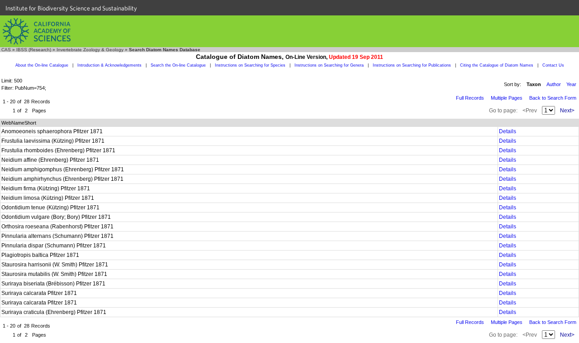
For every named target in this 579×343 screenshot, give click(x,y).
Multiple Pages (506, 98)
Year (571, 84)
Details (507, 131)
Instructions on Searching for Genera (329, 65)
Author (553, 84)
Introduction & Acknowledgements (109, 65)
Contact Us (553, 65)
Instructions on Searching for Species (250, 65)
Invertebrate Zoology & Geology (90, 49)
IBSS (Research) (33, 49)
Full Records (470, 98)
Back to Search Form (552, 98)
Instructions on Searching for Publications (412, 65)
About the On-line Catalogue (41, 65)
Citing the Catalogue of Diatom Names (496, 65)
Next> (567, 110)
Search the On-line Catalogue (178, 65)
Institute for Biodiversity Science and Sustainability (71, 8)
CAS (6, 49)
